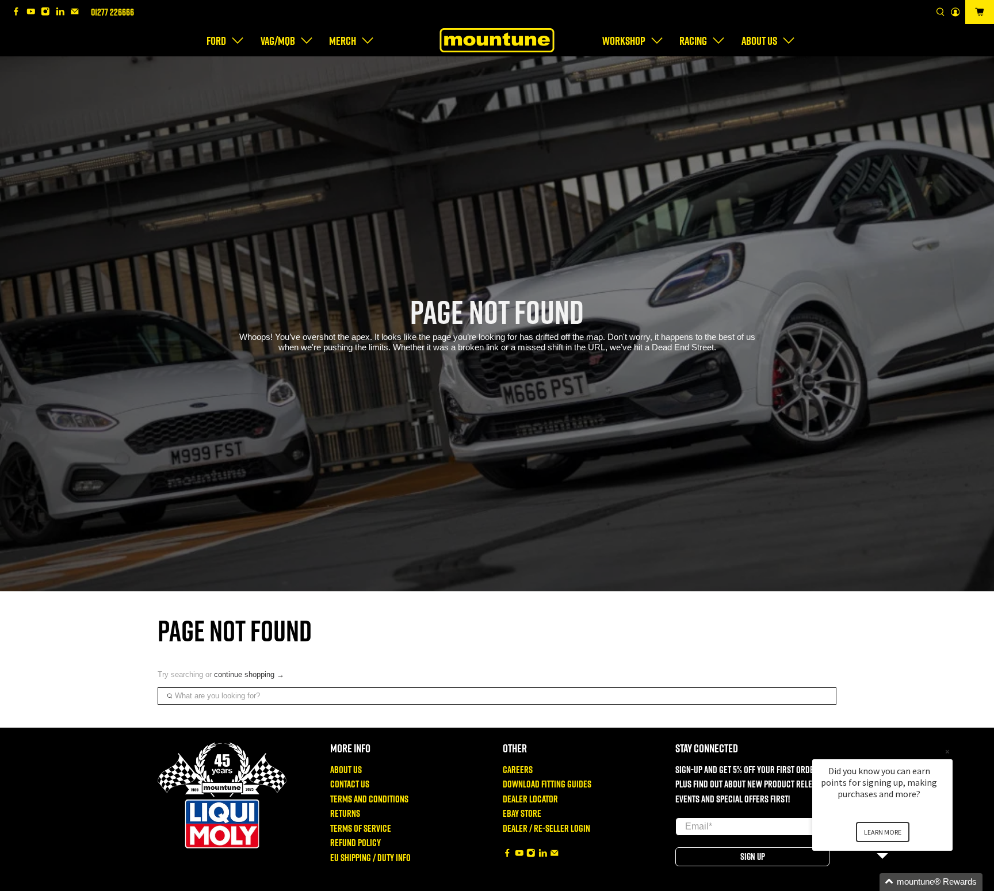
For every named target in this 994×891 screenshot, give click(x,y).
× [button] (947, 751)
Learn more (882, 832)
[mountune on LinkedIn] (63, 12)
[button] (896, 882)
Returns (345, 813)
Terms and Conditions (369, 799)
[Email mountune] (77, 12)
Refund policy (355, 842)
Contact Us (349, 784)
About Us (346, 769)
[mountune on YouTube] (33, 12)
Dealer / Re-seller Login (546, 828)
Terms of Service (360, 828)
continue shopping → (249, 674)
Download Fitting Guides (547, 784)
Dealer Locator (530, 799)
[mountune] (497, 40)
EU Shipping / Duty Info (370, 857)
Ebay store (522, 813)
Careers (518, 769)
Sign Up (752, 856)
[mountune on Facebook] (19, 12)
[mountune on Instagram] (48, 12)
